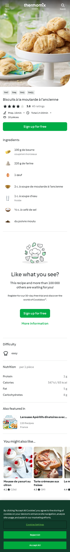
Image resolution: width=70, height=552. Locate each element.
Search (63, 9)
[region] (35, 526)
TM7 (6, 92)
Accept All (34, 545)
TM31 (31, 92)
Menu (7, 9)
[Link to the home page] (35, 6)
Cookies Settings (35, 524)
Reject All (35, 535)
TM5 (22, 92)
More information (35, 323)
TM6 (14, 92)
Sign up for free (35, 127)
